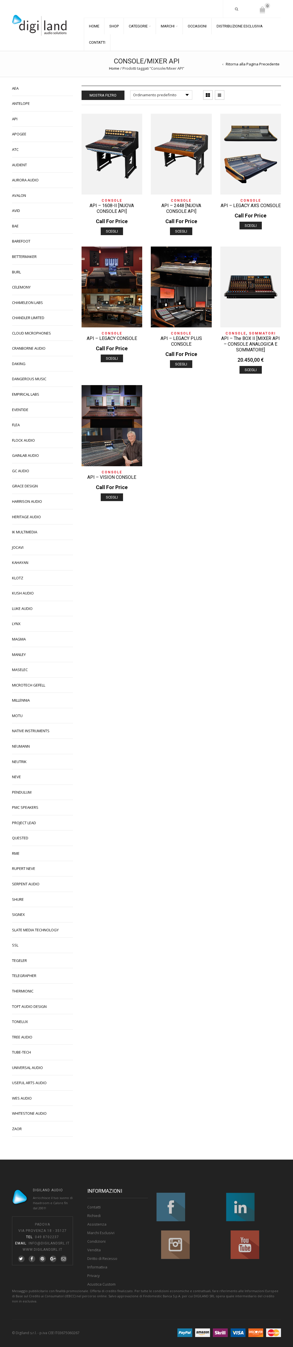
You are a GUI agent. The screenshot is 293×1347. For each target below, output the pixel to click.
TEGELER (19, 960)
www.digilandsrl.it (42, 1250)
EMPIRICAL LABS (25, 394)
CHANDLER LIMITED (28, 317)
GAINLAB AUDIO (25, 455)
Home (114, 68)
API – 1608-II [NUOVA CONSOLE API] (112, 208)
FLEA (16, 424)
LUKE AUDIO (22, 608)
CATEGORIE (138, 26)
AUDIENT (19, 164)
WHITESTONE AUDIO (29, 1113)
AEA (15, 88)
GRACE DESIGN (25, 486)
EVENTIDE (20, 409)
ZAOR (17, 1128)
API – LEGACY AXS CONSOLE (251, 205)
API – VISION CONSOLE (111, 477)
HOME (94, 26)
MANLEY (19, 654)
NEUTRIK (19, 761)
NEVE (16, 776)
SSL (15, 945)
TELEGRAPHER (24, 975)
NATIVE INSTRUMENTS (31, 730)
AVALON (19, 195)
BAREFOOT (21, 241)
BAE (15, 226)
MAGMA (19, 639)
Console (112, 201)
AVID (16, 210)
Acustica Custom (101, 1284)
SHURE (18, 899)
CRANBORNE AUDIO (28, 348)
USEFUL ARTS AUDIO (29, 1082)
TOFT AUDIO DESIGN (29, 1006)
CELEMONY (21, 287)
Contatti (94, 1207)
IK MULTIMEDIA (24, 532)
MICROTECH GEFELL (28, 685)
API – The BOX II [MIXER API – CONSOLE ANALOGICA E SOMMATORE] (250, 344)
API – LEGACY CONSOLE (112, 338)
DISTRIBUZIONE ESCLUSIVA (240, 26)
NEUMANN (21, 746)
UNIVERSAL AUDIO (27, 1067)
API (14, 118)
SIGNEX (18, 914)
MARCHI (168, 26)
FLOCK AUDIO (23, 440)
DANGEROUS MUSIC (29, 378)
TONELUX (20, 1021)
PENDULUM (21, 792)
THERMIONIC (22, 991)
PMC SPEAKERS (25, 807)
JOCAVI (17, 547)
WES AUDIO (22, 1098)
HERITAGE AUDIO (26, 516)
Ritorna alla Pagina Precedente (253, 64)
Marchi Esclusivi (100, 1232)
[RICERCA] (237, 8)
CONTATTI (97, 42)
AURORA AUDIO (25, 180)
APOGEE (19, 134)
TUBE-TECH (21, 1052)
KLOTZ (17, 578)
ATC (15, 149)
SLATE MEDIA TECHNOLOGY (35, 929)
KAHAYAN (20, 562)
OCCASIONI (197, 26)
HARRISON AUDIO (27, 501)
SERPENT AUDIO (25, 883)
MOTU (17, 715)
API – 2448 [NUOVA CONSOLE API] (181, 208)
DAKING (18, 363)
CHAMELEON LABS (27, 302)
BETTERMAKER (24, 256)
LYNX (16, 623)
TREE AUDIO (22, 1037)
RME (15, 853)
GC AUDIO (20, 470)
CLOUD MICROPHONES (31, 333)
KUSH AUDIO (23, 593)
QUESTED (20, 837)
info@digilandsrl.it (49, 1243)
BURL (16, 272)
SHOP (114, 26)
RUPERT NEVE (23, 868)
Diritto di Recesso (102, 1258)
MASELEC (20, 669)
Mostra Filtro (103, 95)
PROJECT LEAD (24, 822)
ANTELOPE (21, 103)
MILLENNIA (21, 700)
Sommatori (262, 333)
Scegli (112, 231)
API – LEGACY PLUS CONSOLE (181, 341)
